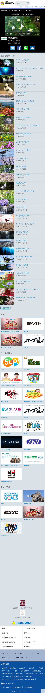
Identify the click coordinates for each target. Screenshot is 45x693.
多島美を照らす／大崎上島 (25, 101)
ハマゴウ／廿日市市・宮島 (25, 191)
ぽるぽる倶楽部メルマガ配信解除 (24, 679)
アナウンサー (28, 633)
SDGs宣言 (22, 668)
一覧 (22, 14)
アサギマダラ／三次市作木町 (26, 297)
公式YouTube (28, 7)
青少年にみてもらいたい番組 (34, 674)
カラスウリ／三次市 (22, 60)
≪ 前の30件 (5, 308)
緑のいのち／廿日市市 (23, 134)
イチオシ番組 (5, 687)
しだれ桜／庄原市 (22, 158)
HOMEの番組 (17, 687)
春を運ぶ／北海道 (22, 265)
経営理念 (13, 668)
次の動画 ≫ (30, 14)
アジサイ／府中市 (22, 199)
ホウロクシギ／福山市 (23, 150)
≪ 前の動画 (15, 14)
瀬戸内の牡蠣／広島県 (23, 248)
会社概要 (27, 647)
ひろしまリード (29, 642)
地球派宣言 (16, 10)
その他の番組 (28, 687)
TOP (21, 7)
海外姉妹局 (17, 676)
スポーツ (5, 633)
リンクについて (35, 653)
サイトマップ (5, 653)
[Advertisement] (22, 552)
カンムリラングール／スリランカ (27, 84)
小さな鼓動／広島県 (22, 216)
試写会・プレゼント (9, 637)
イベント (27, 637)
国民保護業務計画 (7, 674)
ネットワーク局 (6, 676)
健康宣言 (31, 668)
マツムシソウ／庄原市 (23, 281)
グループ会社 (28, 676)
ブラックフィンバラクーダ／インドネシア (30, 68)
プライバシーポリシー (20, 657)
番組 (3, 628)
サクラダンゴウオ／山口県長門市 (27, 289)
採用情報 (40, 668)
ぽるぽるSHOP (7, 647)
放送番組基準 (25, 671)
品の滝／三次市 (21, 207)
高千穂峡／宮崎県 (22, 232)
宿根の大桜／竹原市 (22, 175)
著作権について (6, 657)
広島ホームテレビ (39, 7)
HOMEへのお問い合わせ (20, 653)
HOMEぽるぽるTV (6, 10)
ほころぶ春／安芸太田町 (24, 256)
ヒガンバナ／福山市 (22, 273)
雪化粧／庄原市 (21, 240)
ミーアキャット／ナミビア (25, 224)
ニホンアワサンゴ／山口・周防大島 (28, 125)
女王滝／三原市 (21, 183)
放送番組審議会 (37, 671)
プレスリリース (6, 679)
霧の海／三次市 (21, 93)
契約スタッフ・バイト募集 (9, 671)
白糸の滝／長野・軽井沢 (24, 76)
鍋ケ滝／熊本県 (21, 166)
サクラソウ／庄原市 (22, 142)
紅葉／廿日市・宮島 (22, 109)
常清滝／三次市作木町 (23, 117)
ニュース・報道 (29, 628)
